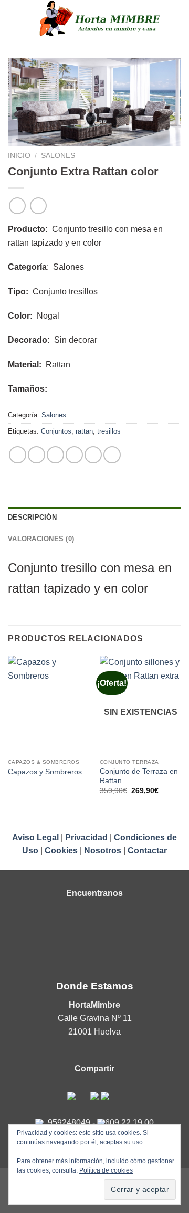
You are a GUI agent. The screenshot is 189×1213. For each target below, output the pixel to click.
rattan (84, 431)
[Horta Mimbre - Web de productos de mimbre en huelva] (100, 18)
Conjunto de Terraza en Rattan (139, 776)
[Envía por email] (74, 454)
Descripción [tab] (32, 517)
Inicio (19, 156)
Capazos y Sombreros (45, 772)
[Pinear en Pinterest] (93, 454)
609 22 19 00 (129, 1122)
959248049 (69, 1122)
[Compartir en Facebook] (36, 454)
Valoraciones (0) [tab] (41, 539)
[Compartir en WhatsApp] (17, 454)
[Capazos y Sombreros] (48, 704)
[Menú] (14, 18)
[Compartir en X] (55, 454)
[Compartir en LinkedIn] (112, 454)
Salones (58, 156)
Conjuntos (56, 431)
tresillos (109, 431)
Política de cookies (106, 1170)
